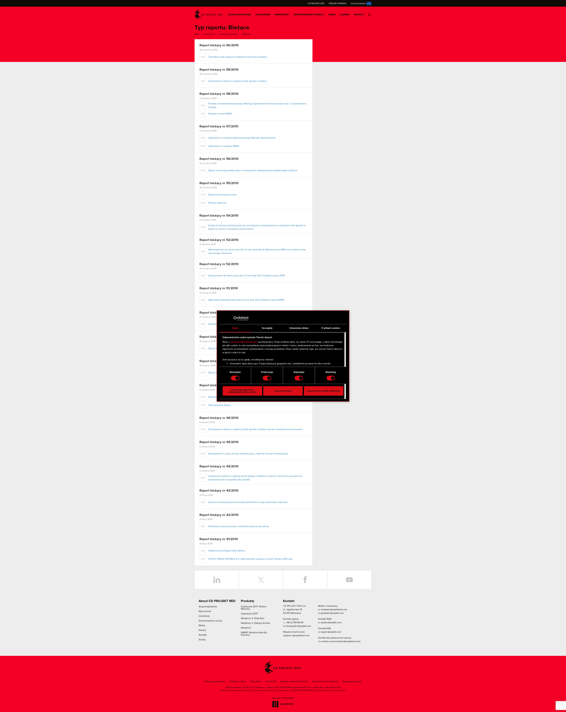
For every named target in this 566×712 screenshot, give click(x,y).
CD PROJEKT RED (209, 14)
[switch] (267, 378)
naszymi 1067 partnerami (244, 342)
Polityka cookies (237, 681)
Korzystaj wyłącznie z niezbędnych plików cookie (242, 391)
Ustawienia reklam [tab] (298, 328)
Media (332, 14)
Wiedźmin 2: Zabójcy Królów (255, 623)
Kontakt (359, 14)
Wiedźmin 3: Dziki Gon (252, 618)
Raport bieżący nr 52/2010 (218, 264)
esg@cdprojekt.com (330, 632)
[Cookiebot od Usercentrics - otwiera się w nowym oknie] (236, 318)
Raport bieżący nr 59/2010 (218, 69)
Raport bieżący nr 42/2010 (218, 515)
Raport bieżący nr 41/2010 (218, 539)
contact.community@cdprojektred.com (340, 641)
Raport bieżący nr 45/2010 (218, 442)
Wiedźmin (246, 628)
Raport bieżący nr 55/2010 (218, 183)
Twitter (261, 580)
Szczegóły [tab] (267, 328)
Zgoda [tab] (235, 328)
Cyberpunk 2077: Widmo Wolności (253, 607)
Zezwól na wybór (283, 391)
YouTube (349, 580)
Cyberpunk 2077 (249, 613)
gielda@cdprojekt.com (332, 613)
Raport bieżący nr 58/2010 (218, 94)
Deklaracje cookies (352, 681)
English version (337, 4)
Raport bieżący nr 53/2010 (218, 240)
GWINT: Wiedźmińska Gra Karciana (254, 633)
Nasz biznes (262, 14)
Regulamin (255, 681)
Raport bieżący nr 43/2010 (218, 490)
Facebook (305, 580)
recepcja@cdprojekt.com (298, 626)
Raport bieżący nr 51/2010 (218, 288)
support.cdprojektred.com (296, 635)
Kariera (344, 14)
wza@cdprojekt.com (331, 622)
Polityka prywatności (214, 681)
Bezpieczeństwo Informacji (294, 681)
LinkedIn (216, 580)
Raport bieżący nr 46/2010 (218, 418)
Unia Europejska (358, 4)
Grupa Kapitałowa (239, 14)
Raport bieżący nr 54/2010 (218, 215)
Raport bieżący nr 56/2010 (218, 159)
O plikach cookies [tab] (330, 328)
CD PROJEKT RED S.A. (294, 606)
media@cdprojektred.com (333, 609)
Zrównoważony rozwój (308, 14)
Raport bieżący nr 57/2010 (218, 126)
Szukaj (369, 14)
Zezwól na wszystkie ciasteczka (323, 391)
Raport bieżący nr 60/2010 (219, 45)
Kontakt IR (271, 681)
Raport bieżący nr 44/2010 (218, 466)
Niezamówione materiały (325, 681)
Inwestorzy (281, 14)
